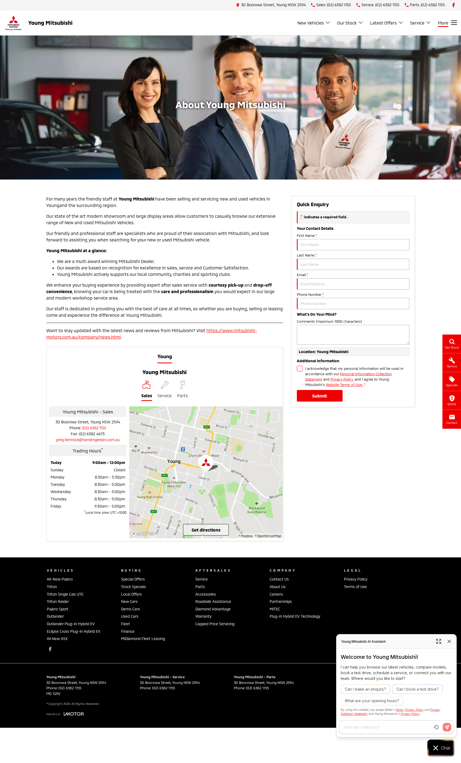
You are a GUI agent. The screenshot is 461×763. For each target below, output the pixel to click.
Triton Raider (58, 601)
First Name (307, 235)
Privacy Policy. (410, 713)
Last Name (306, 255)
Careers (276, 594)
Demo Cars (130, 609)
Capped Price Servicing (214, 623)
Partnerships (281, 601)
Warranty (203, 616)
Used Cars (129, 616)
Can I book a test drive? (417, 689)
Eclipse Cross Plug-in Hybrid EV (73, 631)
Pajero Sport (57, 609)
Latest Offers (383, 22)
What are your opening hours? (372, 700)
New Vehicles (310, 22)
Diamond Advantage (213, 609)
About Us (278, 586)
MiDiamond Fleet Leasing (143, 638)
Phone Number (310, 294)
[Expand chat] (438, 641)
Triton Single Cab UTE (65, 594)
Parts (200, 586)
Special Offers (133, 579)
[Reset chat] (436, 727)
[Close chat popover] (449, 641)
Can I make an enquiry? (365, 689)
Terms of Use (355, 586)
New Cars (129, 601)
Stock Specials (133, 586)
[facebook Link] (453, 5)
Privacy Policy (341, 379)
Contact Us (279, 579)
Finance (128, 631)
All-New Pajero (60, 579)
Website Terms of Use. (344, 384)
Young (164, 356)
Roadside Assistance (213, 601)
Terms (399, 710)
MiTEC (275, 609)
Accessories (205, 594)
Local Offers (131, 594)
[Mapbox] (144, 533)
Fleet (125, 623)
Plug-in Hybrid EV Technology (295, 616)
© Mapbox (245, 536)
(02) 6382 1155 (94, 428)
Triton (52, 586)
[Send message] (447, 727)
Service (417, 22)
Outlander (55, 616)
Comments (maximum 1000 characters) (329, 321)
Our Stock (347, 22)
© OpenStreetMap (268, 536)
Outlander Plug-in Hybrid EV (71, 623)
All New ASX (57, 638)
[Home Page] (13, 22)
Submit (319, 395)
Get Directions (206, 529)
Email (302, 275)
